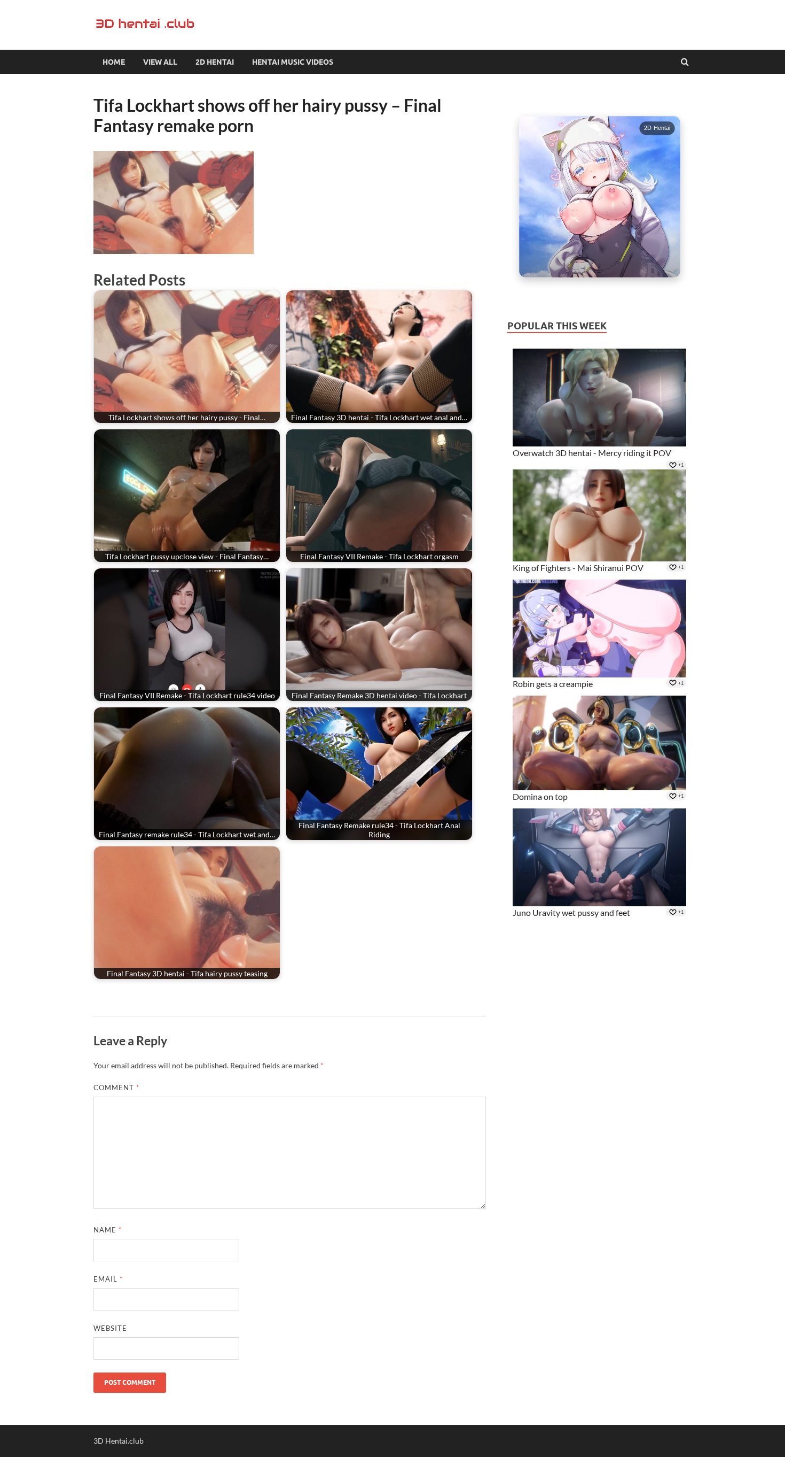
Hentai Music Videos (292, 62)
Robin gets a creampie (553, 684)
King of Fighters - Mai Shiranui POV (578, 567)
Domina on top (540, 796)
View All (160, 62)
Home (114, 62)
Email (108, 1279)
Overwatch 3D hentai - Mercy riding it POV (592, 453)
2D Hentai (214, 62)
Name (107, 1229)
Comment (116, 1087)
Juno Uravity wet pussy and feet (571, 912)
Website (110, 1328)
